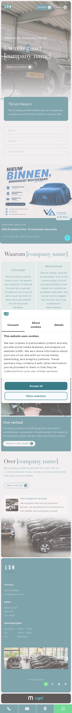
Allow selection (36, 396)
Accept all (36, 386)
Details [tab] (59, 324)
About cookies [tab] (36, 324)
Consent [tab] (13, 324)
